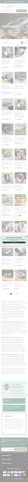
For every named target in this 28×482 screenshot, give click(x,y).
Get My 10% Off (14, 242)
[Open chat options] (24, 474)
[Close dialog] (27, 236)
